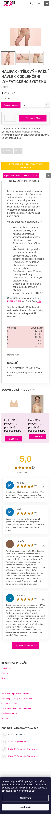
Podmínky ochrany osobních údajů (16, 698)
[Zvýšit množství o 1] (14, 116)
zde (34, 791)
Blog (3, 678)
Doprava (5, 718)
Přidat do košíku (32, 118)
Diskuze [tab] (26, 175)
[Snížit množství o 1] (14, 119)
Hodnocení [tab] (15, 175)
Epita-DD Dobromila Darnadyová (23, 749)
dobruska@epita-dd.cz (18, 742)
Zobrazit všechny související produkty (25, 166)
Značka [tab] (35, 175)
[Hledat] (32, 3)
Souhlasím (25, 807)
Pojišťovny (6, 668)
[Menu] (46, 3)
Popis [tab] (6, 175)
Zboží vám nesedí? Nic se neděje (16, 708)
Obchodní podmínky (10, 703)
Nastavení (25, 798)
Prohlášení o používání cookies (15, 693)
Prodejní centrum (9, 713)
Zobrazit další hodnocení (25, 645)
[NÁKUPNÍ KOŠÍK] (40, 3)
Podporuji (5, 673)
